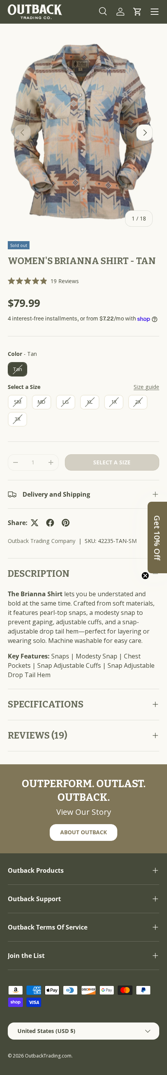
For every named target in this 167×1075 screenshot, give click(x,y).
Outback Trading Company (41, 541)
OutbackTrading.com (48, 1055)
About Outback (83, 832)
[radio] (17, 369)
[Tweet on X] (34, 522)
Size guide (146, 386)
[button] (137, 11)
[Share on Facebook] (50, 522)
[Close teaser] (145, 576)
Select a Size (24, 386)
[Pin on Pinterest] (65, 522)
